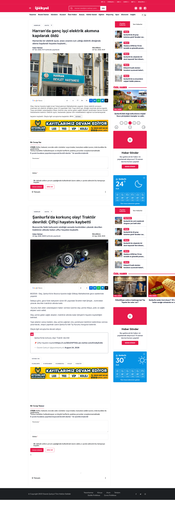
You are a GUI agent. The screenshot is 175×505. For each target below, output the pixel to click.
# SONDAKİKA (60, 367)
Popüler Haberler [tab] (122, 24)
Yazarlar (32, 15)
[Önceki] (116, 131)
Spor (117, 15)
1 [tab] (121, 127)
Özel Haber (72, 15)
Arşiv (108, 497)
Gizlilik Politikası (94, 499)
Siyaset (63, 15)
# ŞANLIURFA (36, 367)
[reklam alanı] (69, 126)
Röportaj (109, 15)
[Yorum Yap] (77, 100)
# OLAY (70, 367)
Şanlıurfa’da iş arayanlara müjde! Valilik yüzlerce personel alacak (133, 81)
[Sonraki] (143, 131)
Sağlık (132, 15)
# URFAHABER (47, 367)
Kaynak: (78, 116)
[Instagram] (145, 498)
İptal (42, 410)
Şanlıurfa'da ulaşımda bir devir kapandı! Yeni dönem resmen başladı (133, 59)
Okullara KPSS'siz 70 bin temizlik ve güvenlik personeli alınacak (134, 48)
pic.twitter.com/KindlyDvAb (91, 347)
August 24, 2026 (72, 352)
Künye (99, 497)
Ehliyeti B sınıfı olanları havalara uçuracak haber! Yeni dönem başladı (133, 70)
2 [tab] (125, 127)
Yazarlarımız (88, 497)
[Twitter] (140, 498)
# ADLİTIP (79, 367)
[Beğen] (67, 100)
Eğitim (101, 15)
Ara (103, 8)
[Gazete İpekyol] (42, 8)
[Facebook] (136, 498)
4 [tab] (134, 127)
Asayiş (81, 15)
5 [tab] (138, 127)
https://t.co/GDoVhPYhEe (67, 347)
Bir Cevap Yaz (35, 142)
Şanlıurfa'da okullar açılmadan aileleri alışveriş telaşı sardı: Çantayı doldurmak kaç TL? (130, 120)
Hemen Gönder (130, 170)
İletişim (117, 497)
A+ (82, 100)
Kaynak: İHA (36, 363)
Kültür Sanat (91, 15)
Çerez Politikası (110, 499)
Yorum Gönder (37, 187)
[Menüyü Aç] (30, 8)
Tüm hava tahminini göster (130, 208)
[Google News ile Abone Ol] (37, 101)
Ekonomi (124, 15)
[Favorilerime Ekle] (73, 100)
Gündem (54, 15)
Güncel (126, 43)
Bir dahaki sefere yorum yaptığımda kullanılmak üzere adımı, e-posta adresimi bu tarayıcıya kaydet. (69, 181)
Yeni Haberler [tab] (137, 24)
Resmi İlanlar (43, 15)
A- (87, 100)
